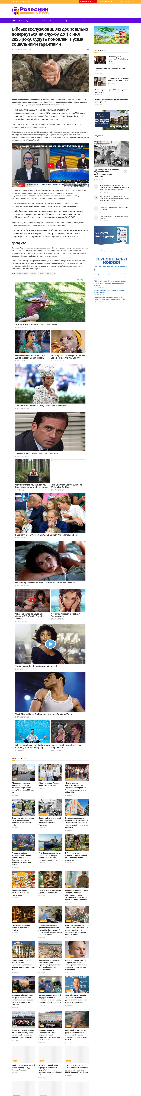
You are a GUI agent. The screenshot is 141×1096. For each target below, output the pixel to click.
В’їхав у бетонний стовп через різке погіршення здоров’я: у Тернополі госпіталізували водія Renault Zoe (50, 1070)
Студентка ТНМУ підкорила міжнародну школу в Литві (118, 79)
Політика (87, 21)
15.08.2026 (42, 863)
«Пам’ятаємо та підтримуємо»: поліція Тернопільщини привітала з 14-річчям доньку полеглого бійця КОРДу (76, 787)
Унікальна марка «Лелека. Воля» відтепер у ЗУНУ (49, 784)
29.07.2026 (15, 1072)
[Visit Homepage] (30, 11)
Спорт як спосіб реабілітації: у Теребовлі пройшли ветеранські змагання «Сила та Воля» (23, 821)
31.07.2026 (42, 1005)
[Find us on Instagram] (108, 2)
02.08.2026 (15, 972)
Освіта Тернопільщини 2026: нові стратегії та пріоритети (112, 91)
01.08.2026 (15, 1007)
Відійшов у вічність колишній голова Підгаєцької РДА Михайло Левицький (23, 1067)
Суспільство (30, 21)
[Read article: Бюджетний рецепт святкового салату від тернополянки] (23, 879)
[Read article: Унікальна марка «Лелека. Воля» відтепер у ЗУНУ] (50, 772)
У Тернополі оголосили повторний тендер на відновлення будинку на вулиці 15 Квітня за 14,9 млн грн (23, 787)
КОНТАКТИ (28, 2)
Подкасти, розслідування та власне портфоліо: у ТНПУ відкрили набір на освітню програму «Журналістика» (23, 1033)
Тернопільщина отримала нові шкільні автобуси (110, 69)
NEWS (21, 21)
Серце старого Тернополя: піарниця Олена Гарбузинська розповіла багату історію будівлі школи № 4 (23, 965)
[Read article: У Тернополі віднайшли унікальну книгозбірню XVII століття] (23, 914)
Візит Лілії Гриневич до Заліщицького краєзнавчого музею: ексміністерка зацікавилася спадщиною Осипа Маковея (76, 930)
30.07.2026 (15, 1040)
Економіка (97, 21)
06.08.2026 (69, 902)
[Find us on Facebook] (100, 2)
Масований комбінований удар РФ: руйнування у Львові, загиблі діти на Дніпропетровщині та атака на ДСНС (76, 1035)
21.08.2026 (42, 828)
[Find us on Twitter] (103, 2)
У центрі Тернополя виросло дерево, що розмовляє (50, 891)
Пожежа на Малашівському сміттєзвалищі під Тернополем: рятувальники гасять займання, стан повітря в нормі (49, 965)
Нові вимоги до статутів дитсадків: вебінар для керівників (111, 100)
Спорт (60, 21)
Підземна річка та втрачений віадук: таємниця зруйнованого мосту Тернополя (50, 821)
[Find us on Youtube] (111, 2)
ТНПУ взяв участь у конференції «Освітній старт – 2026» (118, 59)
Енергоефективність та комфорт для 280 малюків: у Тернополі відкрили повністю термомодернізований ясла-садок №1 (77, 822)
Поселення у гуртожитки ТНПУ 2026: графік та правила (114, 208)
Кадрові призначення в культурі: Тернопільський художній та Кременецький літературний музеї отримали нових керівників (50, 930)
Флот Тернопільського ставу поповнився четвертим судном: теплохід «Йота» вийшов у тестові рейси (50, 856)
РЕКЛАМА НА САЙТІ (18, 2)
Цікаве (68, 21)
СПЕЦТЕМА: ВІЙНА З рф (89, 2)
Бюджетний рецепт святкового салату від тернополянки (20, 892)
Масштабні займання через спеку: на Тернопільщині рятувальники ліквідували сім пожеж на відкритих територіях (22, 1000)
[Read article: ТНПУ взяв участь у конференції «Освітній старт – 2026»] (100, 60)
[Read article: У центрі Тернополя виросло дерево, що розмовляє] (50, 879)
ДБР (62, 105)
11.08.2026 (15, 898)
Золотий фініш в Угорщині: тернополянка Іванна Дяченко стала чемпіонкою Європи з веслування (76, 998)
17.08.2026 (15, 867)
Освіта (52, 21)
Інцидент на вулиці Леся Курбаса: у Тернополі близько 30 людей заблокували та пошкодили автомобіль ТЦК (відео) (114, 187)
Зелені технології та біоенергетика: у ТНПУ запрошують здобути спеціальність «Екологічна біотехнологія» (49, 1035)
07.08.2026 (42, 895)
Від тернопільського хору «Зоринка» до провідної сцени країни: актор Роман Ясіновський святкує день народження (76, 965)
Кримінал (77, 21)
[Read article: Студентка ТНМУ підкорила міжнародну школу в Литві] (100, 81)
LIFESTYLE (42, 21)
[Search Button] (128, 20)
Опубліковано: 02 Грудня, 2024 (21, 49)
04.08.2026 (42, 937)
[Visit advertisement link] (111, 35)
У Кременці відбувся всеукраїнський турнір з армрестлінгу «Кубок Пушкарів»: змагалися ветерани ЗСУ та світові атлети (21, 859)
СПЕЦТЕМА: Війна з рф (47, 273)
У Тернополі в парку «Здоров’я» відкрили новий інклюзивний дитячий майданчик (76, 856)
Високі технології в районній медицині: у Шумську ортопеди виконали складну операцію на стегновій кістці (50, 998)
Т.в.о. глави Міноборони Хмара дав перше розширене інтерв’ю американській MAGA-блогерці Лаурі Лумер (76, 1068)
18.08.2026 (69, 830)
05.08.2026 (15, 933)
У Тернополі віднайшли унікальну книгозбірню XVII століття (22, 927)
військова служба (22, 273)
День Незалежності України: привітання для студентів (114, 217)
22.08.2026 (69, 795)
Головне (33, 273)
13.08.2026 (69, 863)
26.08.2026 (15, 795)
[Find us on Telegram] (106, 2)
